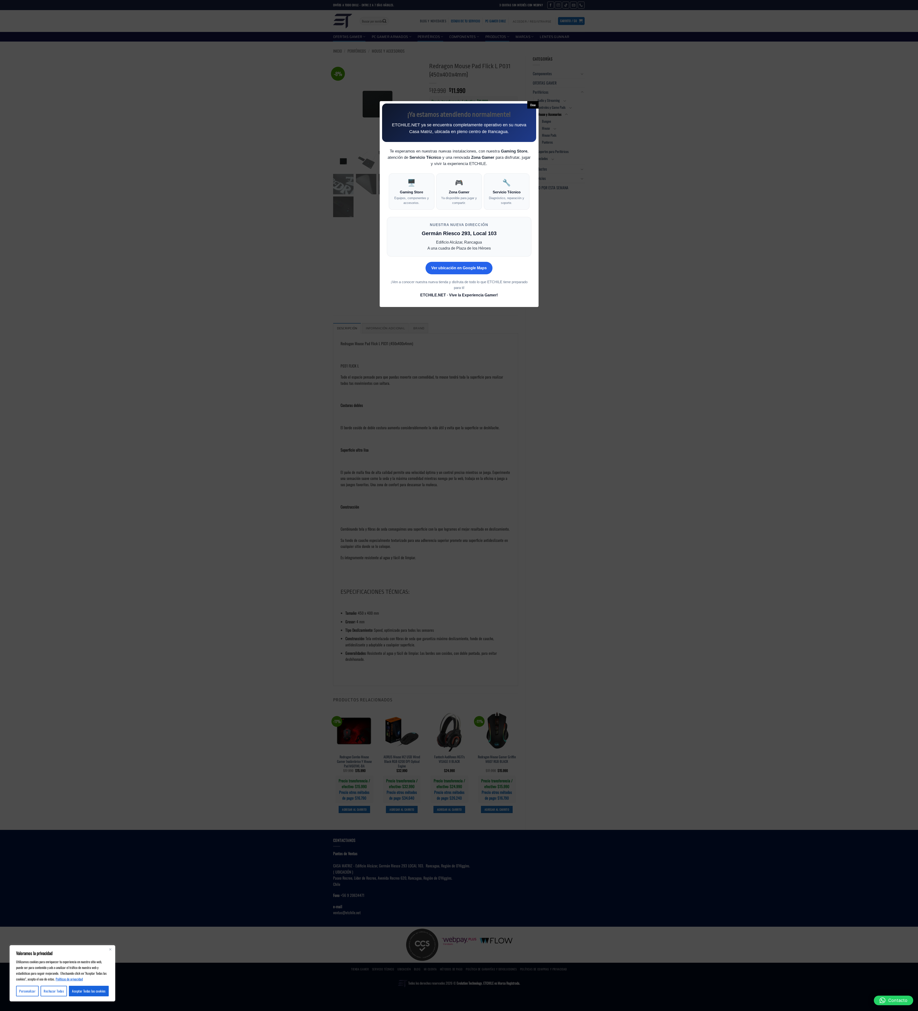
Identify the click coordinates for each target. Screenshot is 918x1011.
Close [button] (533, 105)
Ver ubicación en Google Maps (459, 268)
